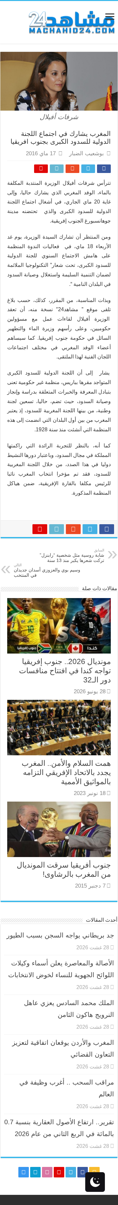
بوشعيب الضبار (86, 153)
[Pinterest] (59, 1172)
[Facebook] (82, 1172)
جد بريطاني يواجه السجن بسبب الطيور (60, 935)
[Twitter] (71, 1172)
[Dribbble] (47, 1172)
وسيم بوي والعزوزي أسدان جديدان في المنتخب (47, 570)
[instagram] (23, 1172)
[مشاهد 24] (71, 21)
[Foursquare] (35, 1172)
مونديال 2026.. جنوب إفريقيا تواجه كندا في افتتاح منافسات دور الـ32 (65, 670)
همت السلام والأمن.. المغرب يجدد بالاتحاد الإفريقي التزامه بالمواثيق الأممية (66, 772)
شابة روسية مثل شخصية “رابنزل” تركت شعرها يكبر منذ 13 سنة (72, 555)
